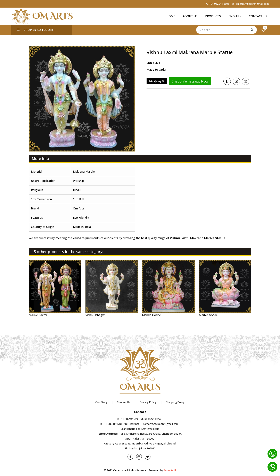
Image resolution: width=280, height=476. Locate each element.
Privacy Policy (148, 402)
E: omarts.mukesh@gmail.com (160, 424)
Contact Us (258, 16)
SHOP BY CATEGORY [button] (38, 30)
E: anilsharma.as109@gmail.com (140, 429)
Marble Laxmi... (39, 315)
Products (213, 16)
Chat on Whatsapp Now (190, 81)
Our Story (101, 402)
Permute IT (170, 470)
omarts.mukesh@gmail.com (252, 4)
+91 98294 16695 (219, 4)
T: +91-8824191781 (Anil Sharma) (119, 424)
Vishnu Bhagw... (95, 315)
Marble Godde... (152, 315)
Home (170, 16)
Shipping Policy (175, 402)
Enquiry (235, 16)
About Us (190, 16)
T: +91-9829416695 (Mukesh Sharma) (139, 419)
